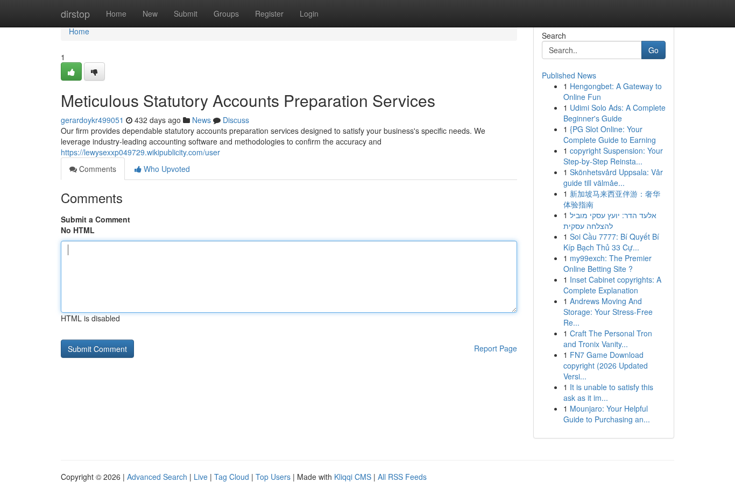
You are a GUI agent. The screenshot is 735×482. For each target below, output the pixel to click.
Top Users (273, 476)
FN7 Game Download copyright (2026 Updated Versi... (605, 365)
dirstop (75, 13)
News (201, 119)
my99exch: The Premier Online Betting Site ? (607, 263)
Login (309, 13)
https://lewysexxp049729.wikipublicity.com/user (140, 152)
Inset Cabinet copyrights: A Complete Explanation (612, 285)
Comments (96, 168)
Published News (569, 75)
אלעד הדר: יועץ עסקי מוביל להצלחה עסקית (609, 220)
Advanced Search (157, 476)
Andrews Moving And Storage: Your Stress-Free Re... (608, 312)
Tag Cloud (231, 476)
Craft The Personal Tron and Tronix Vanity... (607, 338)
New (150, 13)
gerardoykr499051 (92, 119)
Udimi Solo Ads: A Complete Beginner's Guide (614, 113)
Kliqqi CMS (352, 476)
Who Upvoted (166, 168)
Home (116, 13)
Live (201, 476)
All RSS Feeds (402, 476)
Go (653, 50)
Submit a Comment (95, 219)
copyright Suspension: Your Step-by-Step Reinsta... (613, 156)
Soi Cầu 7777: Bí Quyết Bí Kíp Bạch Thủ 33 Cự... (611, 242)
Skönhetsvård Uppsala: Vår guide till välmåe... (613, 177)
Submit (185, 13)
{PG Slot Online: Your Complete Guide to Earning (609, 134)
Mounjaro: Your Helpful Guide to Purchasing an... (606, 414)
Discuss (236, 119)
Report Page (495, 348)
